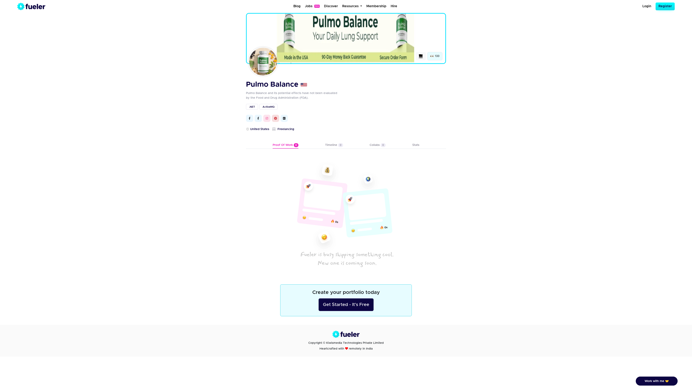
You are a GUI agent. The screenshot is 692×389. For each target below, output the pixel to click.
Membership (376, 6)
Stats (415, 145)
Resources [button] (351, 6)
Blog (297, 6)
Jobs (312, 6)
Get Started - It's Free (346, 304)
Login (646, 6)
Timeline (333, 145)
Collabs (377, 145)
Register (665, 6)
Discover (331, 6)
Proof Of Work (285, 145)
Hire (394, 6)
